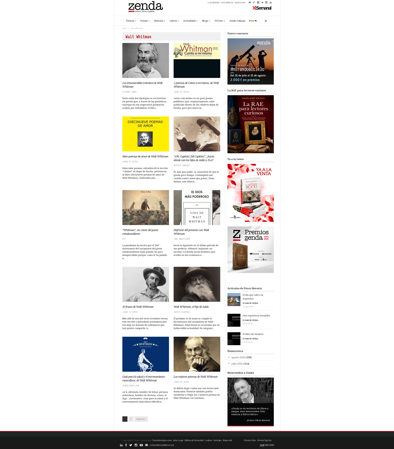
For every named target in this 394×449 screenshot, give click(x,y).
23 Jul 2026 (247, 342)
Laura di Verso (181, 92)
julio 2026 (237, 363)
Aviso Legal (178, 440)
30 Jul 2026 (247, 323)
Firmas (130, 20)
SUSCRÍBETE (227, 3)
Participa (217, 440)
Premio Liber (250, 440)
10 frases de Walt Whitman (137, 307)
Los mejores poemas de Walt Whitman (196, 376)
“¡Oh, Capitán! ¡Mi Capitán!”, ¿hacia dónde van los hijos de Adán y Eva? (194, 158)
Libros (173, 20)
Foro (251, 20)
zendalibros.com (130, 385)
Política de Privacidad (194, 440)
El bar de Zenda (250, 303)
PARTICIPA (240, 3)
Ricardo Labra (129, 92)
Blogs (205, 20)
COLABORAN (214, 3)
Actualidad (189, 20)
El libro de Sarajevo (253, 334)
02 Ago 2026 (248, 306)
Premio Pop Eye (264, 440)
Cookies (208, 440)
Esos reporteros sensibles (256, 315)
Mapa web (227, 440)
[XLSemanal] (262, 8)
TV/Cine (219, 20)
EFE (124, 239)
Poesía (144, 20)
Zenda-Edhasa (237, 20)
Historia (158, 20)
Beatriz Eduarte (182, 165)
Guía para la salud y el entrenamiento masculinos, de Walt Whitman (143, 378)
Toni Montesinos (182, 239)
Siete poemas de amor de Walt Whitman (145, 156)
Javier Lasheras (182, 312)
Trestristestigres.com (162, 440)
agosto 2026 (238, 357)
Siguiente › (141, 419)
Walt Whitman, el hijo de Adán (191, 307)
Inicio (124, 28)
